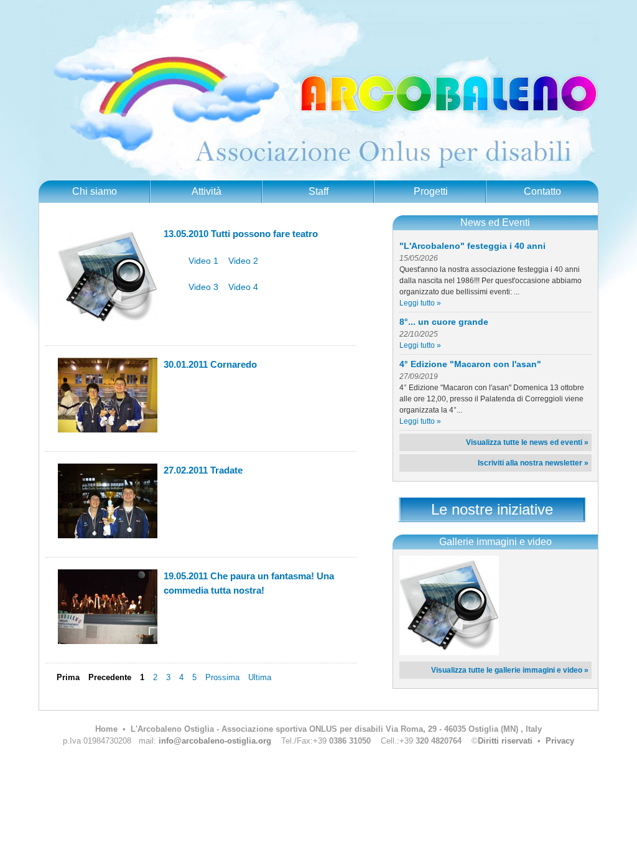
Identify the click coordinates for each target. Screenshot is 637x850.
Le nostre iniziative (492, 509)
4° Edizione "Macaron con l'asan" (470, 364)
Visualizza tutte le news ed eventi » (527, 442)
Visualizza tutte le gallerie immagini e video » (509, 670)
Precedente (109, 677)
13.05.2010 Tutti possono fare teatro (241, 233)
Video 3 (203, 287)
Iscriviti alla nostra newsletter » (533, 463)
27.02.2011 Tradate (203, 470)
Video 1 (203, 261)
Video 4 (243, 287)
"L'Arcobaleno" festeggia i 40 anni (472, 246)
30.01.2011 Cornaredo (210, 364)
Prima (68, 677)
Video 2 (243, 261)
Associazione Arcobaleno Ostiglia (318, 90)
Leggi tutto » (420, 303)
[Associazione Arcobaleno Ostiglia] (449, 652)
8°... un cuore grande (443, 322)
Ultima (259, 677)
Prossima (222, 677)
